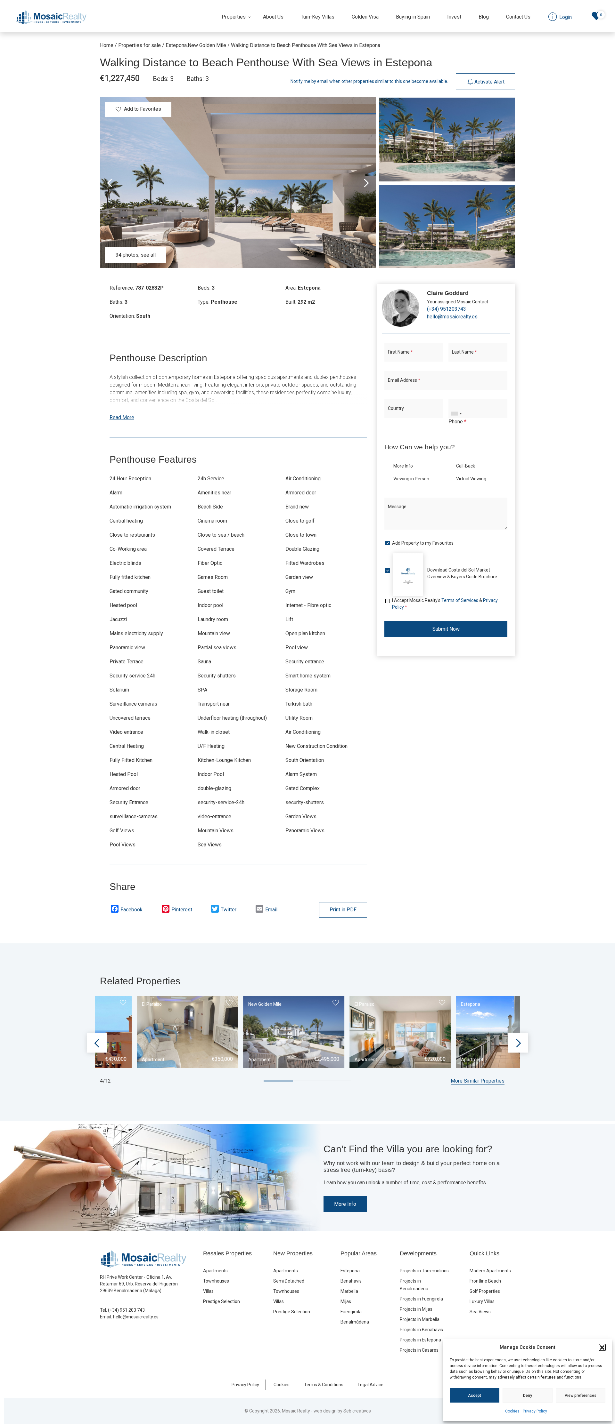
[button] (602, 1347)
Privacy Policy (535, 1411)
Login (283, 779)
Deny (527, 1395)
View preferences (580, 1395)
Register (328, 779)
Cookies (512, 1411)
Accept (474, 1395)
